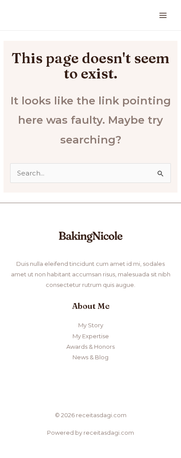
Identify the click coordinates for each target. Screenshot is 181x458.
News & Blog (90, 357)
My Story (90, 325)
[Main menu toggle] (163, 15)
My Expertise (90, 336)
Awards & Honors (90, 346)
